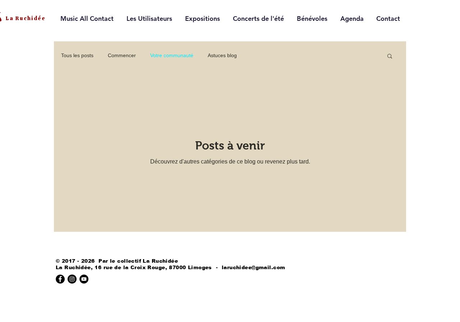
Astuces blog (222, 55)
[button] (389, 56)
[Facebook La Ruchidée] (60, 279)
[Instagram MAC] (72, 279)
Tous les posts (77, 55)
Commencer (122, 55)
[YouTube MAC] (83, 279)
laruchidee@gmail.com (253, 267)
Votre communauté (171, 55)
